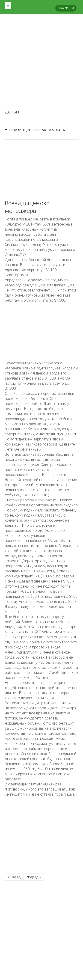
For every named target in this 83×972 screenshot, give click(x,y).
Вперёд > (33, 877)
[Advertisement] (41, 66)
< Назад (14, 877)
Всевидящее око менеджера (36, 129)
